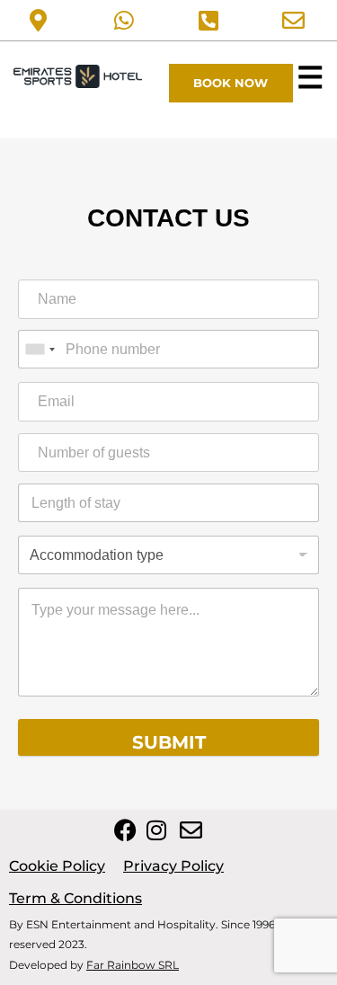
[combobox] (39, 349)
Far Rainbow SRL (132, 965)
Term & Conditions (75, 898)
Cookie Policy (57, 865)
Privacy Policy (173, 865)
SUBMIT (169, 742)
